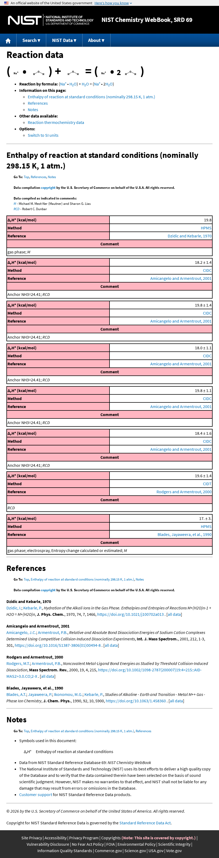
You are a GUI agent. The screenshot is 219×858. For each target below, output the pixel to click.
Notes (33, 109)
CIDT (207, 483)
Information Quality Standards (64, 850)
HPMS (206, 227)
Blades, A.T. (16, 694)
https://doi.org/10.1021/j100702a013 (130, 614)
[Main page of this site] (8, 40)
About (94, 40)
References (38, 103)
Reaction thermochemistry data (56, 122)
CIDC (207, 270)
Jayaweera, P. (40, 694)
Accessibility (56, 837)
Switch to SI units (43, 135)
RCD (16, 209)
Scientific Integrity (174, 844)
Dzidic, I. (13, 607)
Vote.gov (174, 850)
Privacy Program (84, 837)
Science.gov (135, 850)
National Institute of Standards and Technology (50, 20)
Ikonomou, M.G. (68, 694)
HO (73, 84)
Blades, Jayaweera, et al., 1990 (185, 534)
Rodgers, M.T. (18, 663)
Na (63, 84)
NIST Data (62, 40)
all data (174, 614)
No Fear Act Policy (88, 844)
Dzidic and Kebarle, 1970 (190, 235)
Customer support (35, 794)
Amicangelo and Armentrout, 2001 (181, 278)
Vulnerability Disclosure (48, 844)
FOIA (110, 844)
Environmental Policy (136, 844)
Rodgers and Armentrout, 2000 (184, 491)
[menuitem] (8, 40)
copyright (48, 187)
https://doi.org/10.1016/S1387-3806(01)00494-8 (58, 645)
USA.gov (155, 850)
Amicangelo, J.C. (21, 632)
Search (29, 40)
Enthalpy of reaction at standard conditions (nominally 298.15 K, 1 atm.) (91, 96)
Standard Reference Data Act (145, 822)
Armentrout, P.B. (52, 632)
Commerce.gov (108, 850)
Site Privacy (31, 837)
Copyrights (111, 837)
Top (26, 177)
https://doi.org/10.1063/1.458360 (136, 700)
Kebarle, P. (32, 607)
